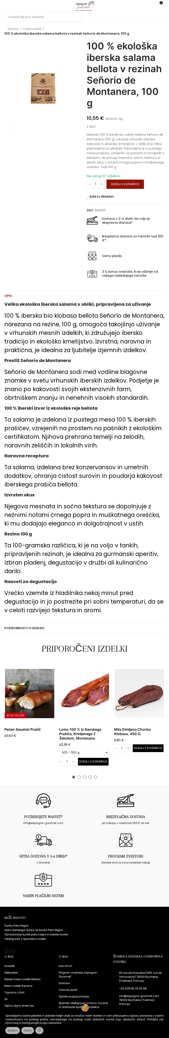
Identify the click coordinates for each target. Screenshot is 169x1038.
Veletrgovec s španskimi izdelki (25, 939)
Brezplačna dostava (125, 817)
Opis (8, 296)
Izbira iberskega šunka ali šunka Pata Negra (33, 930)
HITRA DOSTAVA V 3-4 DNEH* (43, 856)
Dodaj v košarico (125, 184)
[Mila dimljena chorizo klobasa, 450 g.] (139, 693)
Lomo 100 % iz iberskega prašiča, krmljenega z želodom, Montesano (80, 733)
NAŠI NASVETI (15, 918)
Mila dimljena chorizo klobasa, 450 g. (132, 731)
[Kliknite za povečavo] (12, 129)
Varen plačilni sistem (43, 895)
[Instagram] (12, 951)
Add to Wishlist (101, 196)
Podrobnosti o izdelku (24, 628)
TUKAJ (66, 1023)
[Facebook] (6, 951)
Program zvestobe (125, 856)
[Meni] (6, 6)
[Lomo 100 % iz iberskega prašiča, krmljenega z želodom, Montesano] (84, 693)
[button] (73, 777)
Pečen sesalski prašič (22, 729)
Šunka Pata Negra (16, 925)
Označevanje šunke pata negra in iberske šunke (36, 934)
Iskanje (75, 17)
